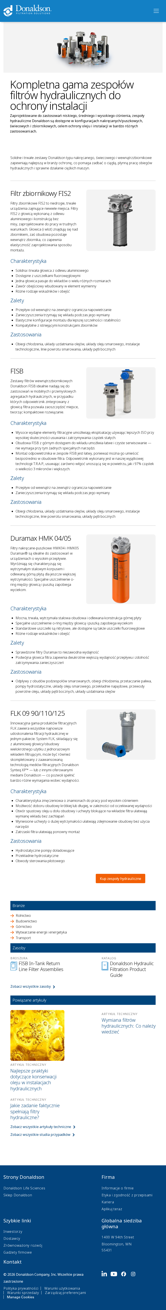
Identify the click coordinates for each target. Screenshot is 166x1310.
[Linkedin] (106, 1285)
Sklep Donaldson (17, 1195)
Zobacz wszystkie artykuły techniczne (40, 1127)
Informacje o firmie (118, 1188)
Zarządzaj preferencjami (65, 1292)
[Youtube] (115, 1285)
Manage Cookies (20, 1297)
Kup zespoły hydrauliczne (120, 878)
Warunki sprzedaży (23, 1292)
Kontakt (12, 1261)
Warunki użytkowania (62, 1288)
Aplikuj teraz (112, 1209)
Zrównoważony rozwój (22, 1245)
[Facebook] (125, 1285)
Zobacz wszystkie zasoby (30, 986)
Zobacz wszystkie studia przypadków (40, 1134)
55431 (107, 1250)
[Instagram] (135, 1285)
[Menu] (156, 11)
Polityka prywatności (20, 1288)
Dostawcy (11, 1238)
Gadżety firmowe (17, 1252)
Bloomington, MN (117, 1244)
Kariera (108, 1202)
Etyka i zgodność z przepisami (127, 1195)
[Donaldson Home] (76, 11)
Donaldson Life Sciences (24, 1188)
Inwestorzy (12, 1231)
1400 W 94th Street (118, 1237)
